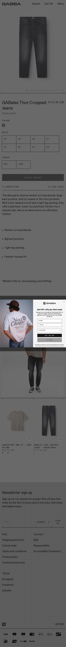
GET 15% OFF (49, 335)
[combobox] (49, 330)
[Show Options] (60, 330)
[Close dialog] (64, 301)
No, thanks (49, 340)
